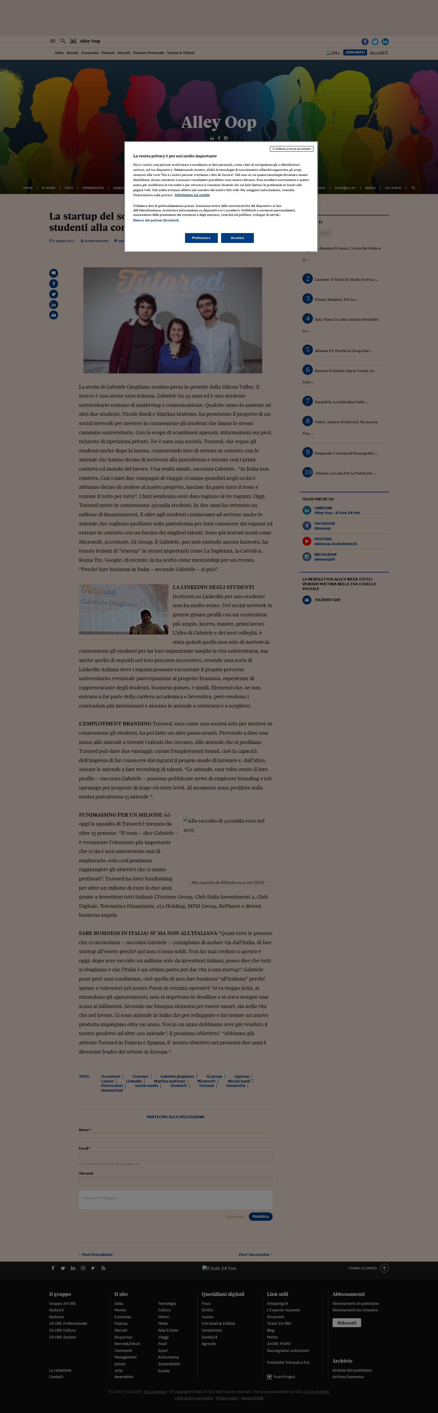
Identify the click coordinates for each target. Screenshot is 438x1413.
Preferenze (201, 238)
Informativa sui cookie (192, 195)
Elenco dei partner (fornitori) (156, 220)
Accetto (237, 238)
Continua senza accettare (292, 149)
